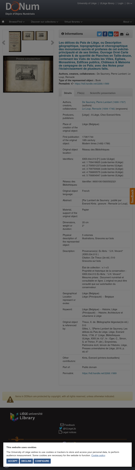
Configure (42, 461)
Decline (26, 461)
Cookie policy (98, 455)
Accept (12, 461)
